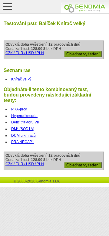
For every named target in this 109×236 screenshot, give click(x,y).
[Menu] (7, 6)
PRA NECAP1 (22, 142)
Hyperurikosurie (24, 116)
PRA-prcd (19, 109)
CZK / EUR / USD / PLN (24, 53)
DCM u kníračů (23, 135)
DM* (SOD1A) (22, 129)
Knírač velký (21, 79)
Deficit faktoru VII (25, 122)
